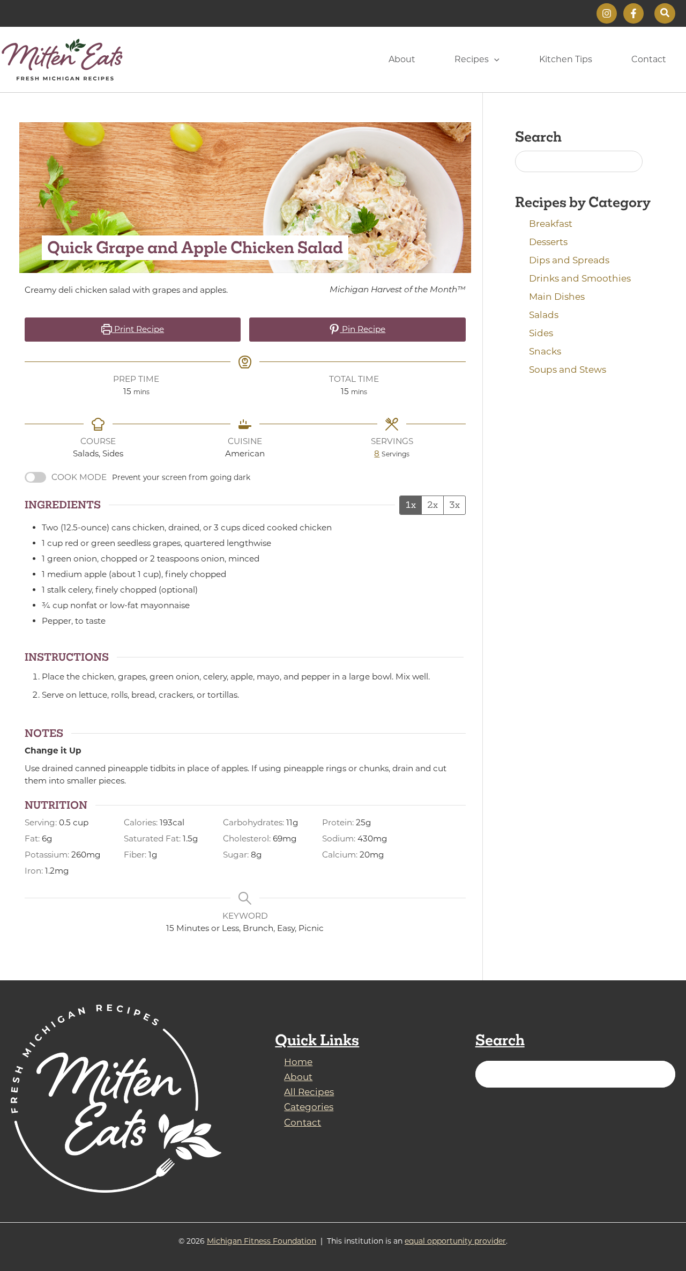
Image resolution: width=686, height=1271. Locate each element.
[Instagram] (606, 13)
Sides (541, 333)
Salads (543, 314)
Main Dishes (557, 296)
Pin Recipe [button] (362, 329)
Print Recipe (138, 329)
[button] (664, 13)
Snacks (545, 351)
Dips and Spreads (569, 260)
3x (454, 505)
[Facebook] (633, 13)
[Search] (660, 1074)
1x (410, 505)
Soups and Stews (567, 369)
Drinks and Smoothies (580, 278)
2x (432, 505)
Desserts (548, 242)
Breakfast (550, 223)
